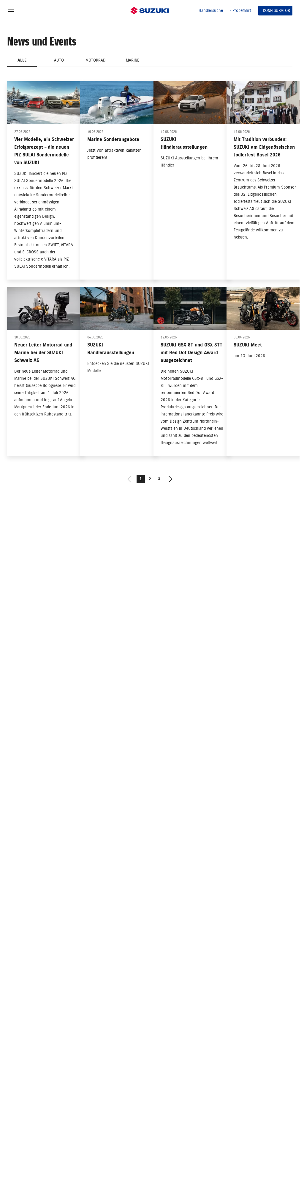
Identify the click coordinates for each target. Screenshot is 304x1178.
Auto (59, 60)
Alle (22, 60)
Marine (132, 60)
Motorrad (96, 60)
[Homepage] (149, 11)
